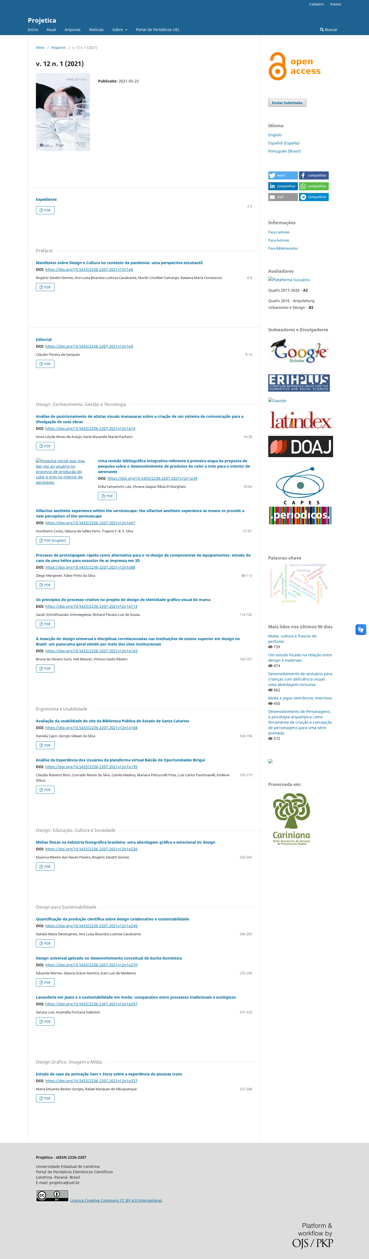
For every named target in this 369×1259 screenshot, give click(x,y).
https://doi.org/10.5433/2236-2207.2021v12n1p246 (91, 925)
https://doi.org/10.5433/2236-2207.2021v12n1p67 (90, 522)
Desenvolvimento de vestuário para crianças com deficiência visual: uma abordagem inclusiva (300, 679)
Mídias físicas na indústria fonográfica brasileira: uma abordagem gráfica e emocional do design (125, 842)
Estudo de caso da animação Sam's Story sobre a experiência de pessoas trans (109, 1074)
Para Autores (278, 240)
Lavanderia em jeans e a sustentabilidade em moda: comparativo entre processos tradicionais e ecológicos (136, 997)
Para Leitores (278, 232)
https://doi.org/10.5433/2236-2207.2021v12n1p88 (90, 567)
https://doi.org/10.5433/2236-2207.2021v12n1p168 (91, 727)
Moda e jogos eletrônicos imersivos (300, 698)
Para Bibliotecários (283, 248)
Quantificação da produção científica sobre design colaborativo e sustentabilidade (112, 919)
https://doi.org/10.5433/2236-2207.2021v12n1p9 (89, 346)
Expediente (46, 199)
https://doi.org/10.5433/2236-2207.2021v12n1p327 (91, 1080)
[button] (283, 175)
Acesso (335, 4)
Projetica (42, 20)
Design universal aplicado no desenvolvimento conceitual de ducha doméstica (109, 958)
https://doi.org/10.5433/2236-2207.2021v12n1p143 (91, 650)
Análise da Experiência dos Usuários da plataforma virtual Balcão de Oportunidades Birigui (120, 760)
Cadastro (316, 4)
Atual (51, 29)
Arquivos (72, 29)
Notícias (96, 29)
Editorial (44, 339)
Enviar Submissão (287, 102)
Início (33, 29)
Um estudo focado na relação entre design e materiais (300, 657)
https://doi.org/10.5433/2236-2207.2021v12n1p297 (91, 1003)
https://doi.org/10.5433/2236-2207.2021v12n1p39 (152, 478)
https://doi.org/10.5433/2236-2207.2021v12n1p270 (91, 964)
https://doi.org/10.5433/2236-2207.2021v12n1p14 (90, 428)
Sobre (118, 29)
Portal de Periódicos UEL (158, 29)
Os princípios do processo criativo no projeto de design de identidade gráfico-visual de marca (123, 599)
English (275, 134)
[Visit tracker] (270, 761)
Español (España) (284, 143)
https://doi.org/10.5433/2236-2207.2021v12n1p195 (91, 766)
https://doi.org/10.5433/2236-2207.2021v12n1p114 (91, 606)
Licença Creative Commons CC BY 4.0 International (116, 1200)
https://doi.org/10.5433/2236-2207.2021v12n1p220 (91, 848)
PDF (47, 210)
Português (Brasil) (284, 151)
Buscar (330, 29)
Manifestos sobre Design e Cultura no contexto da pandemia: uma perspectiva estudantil (119, 262)
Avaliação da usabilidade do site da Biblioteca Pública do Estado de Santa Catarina (112, 720)
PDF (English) (54, 540)
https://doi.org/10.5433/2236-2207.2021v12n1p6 (89, 269)
